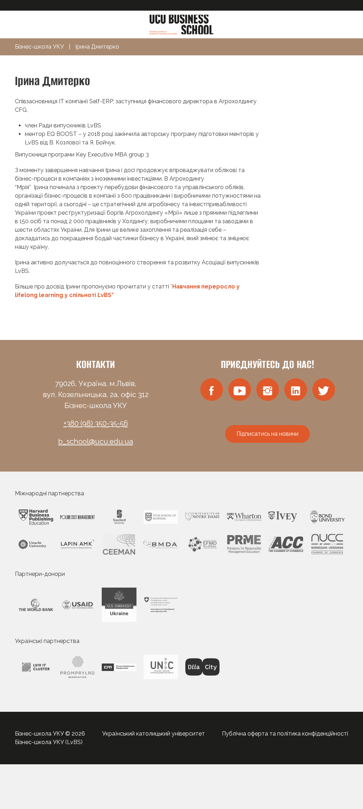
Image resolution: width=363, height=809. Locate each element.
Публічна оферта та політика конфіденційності (285, 733)
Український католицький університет (153, 733)
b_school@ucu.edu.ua (95, 441)
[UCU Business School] (181, 24)
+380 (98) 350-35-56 (95, 423)
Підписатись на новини (267, 433)
